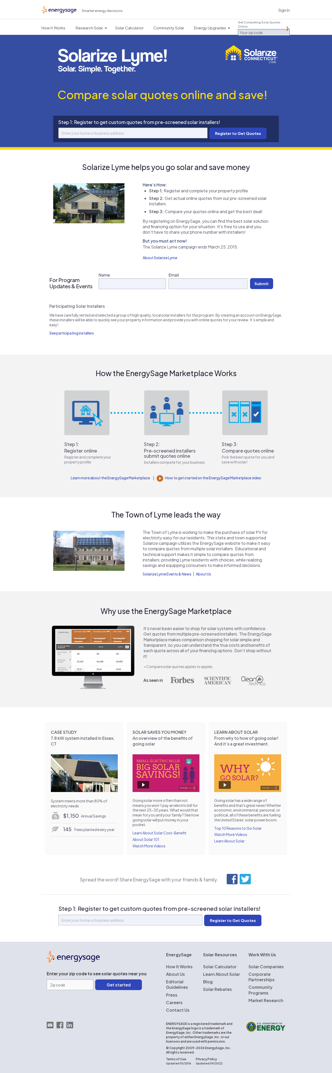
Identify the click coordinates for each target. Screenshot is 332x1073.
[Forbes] (182, 680)
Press (171, 995)
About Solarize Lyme (160, 257)
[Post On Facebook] (232, 879)
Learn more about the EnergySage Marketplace (110, 477)
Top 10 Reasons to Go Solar (238, 828)
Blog (208, 981)
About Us (203, 574)
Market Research (265, 1000)
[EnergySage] (73, 961)
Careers (174, 1002)
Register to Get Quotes (233, 920)
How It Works (179, 966)
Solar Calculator (220, 966)
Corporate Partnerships (261, 976)
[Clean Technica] (253, 680)
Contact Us (178, 1010)
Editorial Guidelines (177, 984)
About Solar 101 (146, 839)
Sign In (284, 10)
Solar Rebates (217, 989)
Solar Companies (266, 966)
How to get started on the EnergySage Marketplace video (213, 477)
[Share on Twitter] (245, 879)
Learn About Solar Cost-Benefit (159, 832)
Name (104, 275)
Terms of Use (176, 1059)
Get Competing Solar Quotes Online (259, 24)
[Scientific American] (218, 680)
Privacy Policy (206, 1059)
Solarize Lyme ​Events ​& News (167, 574)
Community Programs (260, 989)
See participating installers (71, 333)
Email (174, 275)
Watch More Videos (149, 845)
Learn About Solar (229, 841)
